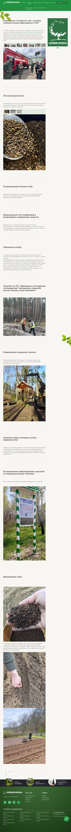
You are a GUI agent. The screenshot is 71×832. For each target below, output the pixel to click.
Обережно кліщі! (12, 247)
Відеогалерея (45, 799)
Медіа (44, 793)
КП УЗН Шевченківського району (43, 820)
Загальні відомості (30, 795)
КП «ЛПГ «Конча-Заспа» (59, 816)
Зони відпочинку (37, 2)
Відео (40, 7)
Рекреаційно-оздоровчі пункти (19, 352)
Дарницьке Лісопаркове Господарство (31, 32)
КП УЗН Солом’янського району (43, 813)
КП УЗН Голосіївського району (9, 813)
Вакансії (27, 799)
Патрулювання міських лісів (18, 187)
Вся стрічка (28, 7)
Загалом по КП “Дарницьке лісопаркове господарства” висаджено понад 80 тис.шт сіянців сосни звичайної (24, 288)
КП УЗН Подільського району (25, 820)
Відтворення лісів (12, 577)
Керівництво (28, 797)
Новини (29, 2)
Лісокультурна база (13, 96)
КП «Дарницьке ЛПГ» (61, 2)
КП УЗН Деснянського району (8, 820)
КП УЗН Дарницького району (8, 817)
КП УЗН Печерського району (25, 817)
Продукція (46, 2)
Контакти (52, 2)
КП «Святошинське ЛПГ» (59, 814)
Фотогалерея (45, 797)
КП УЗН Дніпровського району (9, 823)
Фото (44, 7)
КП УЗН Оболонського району (25, 813)
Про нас (24, 2)
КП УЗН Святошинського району (43, 817)
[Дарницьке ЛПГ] (11, 2)
